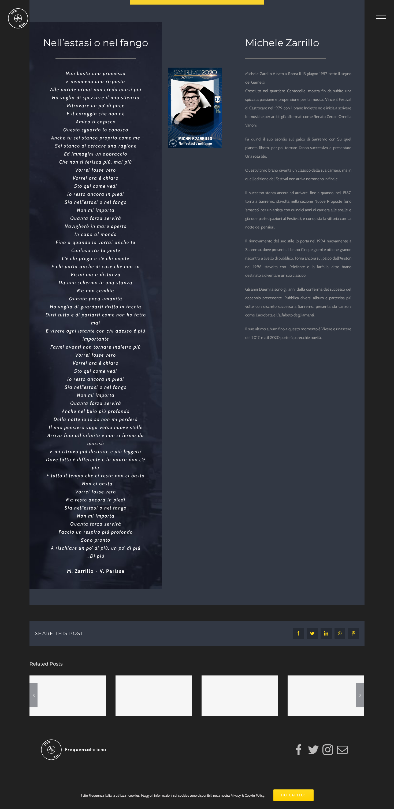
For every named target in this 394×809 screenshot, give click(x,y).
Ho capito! (293, 795)
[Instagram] (327, 749)
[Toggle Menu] (381, 18)
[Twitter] (313, 749)
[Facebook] (298, 749)
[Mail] (342, 749)
